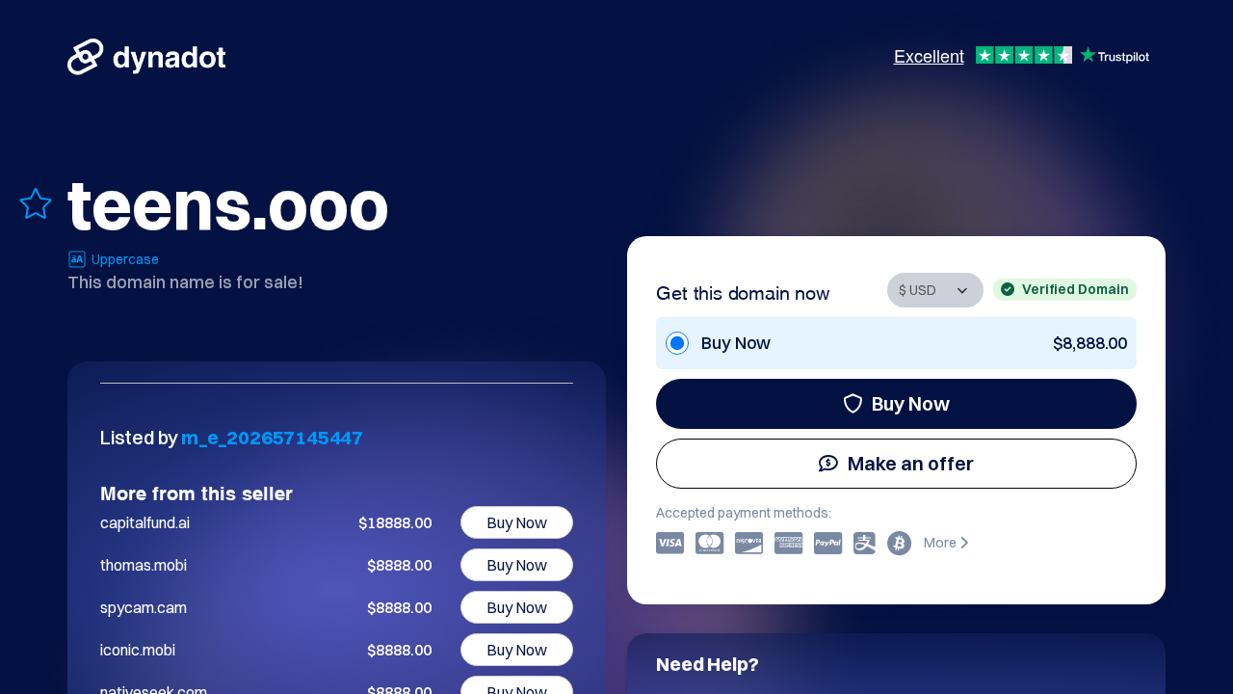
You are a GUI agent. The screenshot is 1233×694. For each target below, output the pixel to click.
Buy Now (911, 403)
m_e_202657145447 (272, 437)
